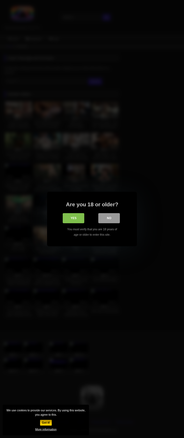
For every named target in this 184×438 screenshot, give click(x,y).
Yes (74, 218)
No (109, 218)
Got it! (46, 422)
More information (46, 429)
